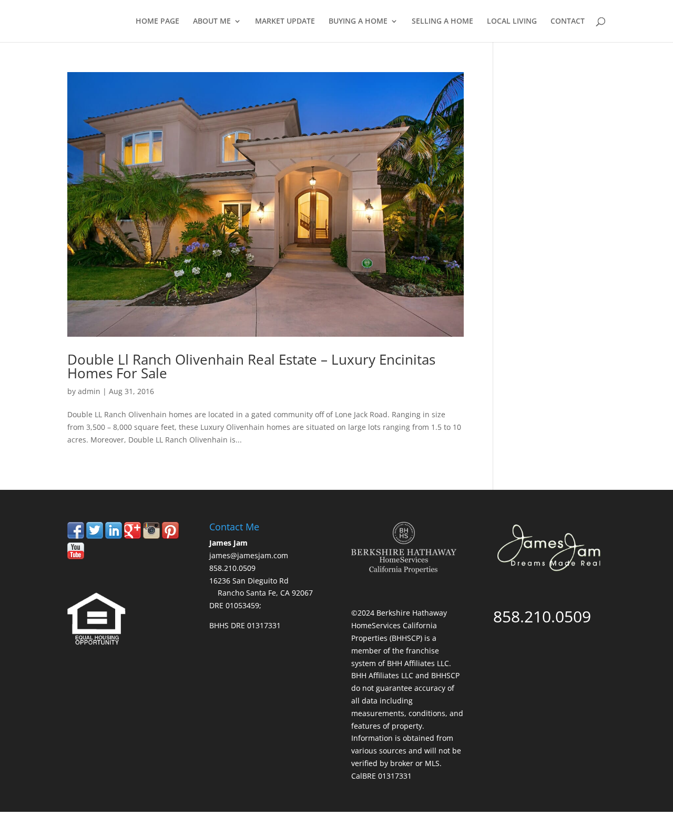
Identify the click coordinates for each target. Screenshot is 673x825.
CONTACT (567, 21)
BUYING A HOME (358, 21)
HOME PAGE (157, 21)
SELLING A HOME (442, 21)
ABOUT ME (212, 21)
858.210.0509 (553, 87)
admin (89, 391)
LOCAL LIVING (512, 21)
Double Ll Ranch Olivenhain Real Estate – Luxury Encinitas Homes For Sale (251, 366)
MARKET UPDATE (285, 21)
